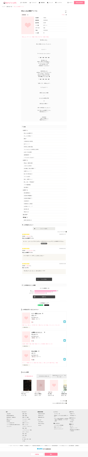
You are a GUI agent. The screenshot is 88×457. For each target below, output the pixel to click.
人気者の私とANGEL (28, 141)
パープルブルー (29, 250)
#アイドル (29, 36)
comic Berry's (40, 421)
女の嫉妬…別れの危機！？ (29, 168)
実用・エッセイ (25, 424)
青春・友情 (24, 428)
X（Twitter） (72, 419)
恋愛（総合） (24, 413)
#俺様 (33, 36)
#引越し (47, 325)
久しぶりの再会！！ (28, 135)
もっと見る (44, 279)
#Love (26, 325)
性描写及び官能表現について (37, 445)
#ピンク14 (57, 325)
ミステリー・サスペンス (27, 426)
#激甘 (44, 36)
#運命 (30, 343)
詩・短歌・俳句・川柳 (26, 439)
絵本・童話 (24, 435)
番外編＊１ (25, 217)
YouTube (71, 421)
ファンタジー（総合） (26, 419)
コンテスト (59, 2)
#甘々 (37, 325)
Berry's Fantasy (41, 423)
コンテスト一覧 (57, 413)
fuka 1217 (28, 236)
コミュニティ (9, 426)
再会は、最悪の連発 (28, 163)
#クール (39, 343)
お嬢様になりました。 (37, 332)
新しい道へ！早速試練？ (29, 182)
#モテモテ (40, 36)
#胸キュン (30, 325)
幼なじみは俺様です (28, 133)
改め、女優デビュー (28, 179)
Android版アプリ (73, 415)
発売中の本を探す (41, 413)
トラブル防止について (63, 445)
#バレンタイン (52, 325)
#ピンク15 (50, 343)
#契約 (57, 362)
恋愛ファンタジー (25, 422)
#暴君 (47, 343)
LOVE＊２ (25, 160)
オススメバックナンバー (58, 428)
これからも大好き (28, 165)
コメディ (24, 437)
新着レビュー (9, 419)
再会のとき (26, 211)
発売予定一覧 (40, 415)
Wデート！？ (27, 144)
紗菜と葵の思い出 (28, 220)
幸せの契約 (34, 351)
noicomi (39, 425)
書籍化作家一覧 (41, 417)
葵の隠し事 (26, 209)
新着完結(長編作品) (10, 415)
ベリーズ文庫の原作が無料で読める (13, 424)
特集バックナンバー (58, 427)
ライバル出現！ (27, 176)
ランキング (34, 2)
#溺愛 (50, 362)
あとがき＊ (25, 214)
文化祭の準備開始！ (28, 195)
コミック (51, 2)
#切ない (53, 362)
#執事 (33, 343)
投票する (44, 296)
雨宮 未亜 (33, 334)
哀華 (32, 353)
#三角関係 (43, 343)
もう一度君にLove (36, 313)
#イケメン (24, 362)
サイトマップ (15, 445)
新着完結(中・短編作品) (11, 417)
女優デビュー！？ (28, 171)
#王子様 (33, 325)
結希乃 (32, 315)
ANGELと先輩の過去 (28, 146)
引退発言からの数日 (28, 203)
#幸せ (38, 362)
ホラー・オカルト (25, 431)
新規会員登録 (79, 2)
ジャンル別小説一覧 (10, 422)
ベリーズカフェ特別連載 (58, 425)
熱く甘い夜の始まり (28, 173)
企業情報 (77, 445)
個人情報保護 (71, 445)
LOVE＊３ (25, 190)
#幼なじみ (24, 36)
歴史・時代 (24, 433)
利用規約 (21, 445)
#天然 (36, 36)
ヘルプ (10, 445)
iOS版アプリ (72, 413)
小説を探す (24, 2)
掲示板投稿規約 (55, 445)
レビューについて (61, 231)
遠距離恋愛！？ (27, 154)
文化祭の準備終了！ (28, 198)
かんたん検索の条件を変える (59, 403)
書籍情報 (43, 2)
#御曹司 (27, 343)
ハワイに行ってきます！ (29, 157)
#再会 (47, 36)
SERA (27, 265)
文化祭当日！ (27, 201)
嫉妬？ (25, 138)
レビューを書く (44, 228)
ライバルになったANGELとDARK (31, 149)
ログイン (71, 2)
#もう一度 (43, 325)
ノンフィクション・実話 (27, 430)
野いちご (71, 426)
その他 (23, 440)
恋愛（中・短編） (25, 417)
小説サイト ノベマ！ (74, 427)
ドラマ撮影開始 (27, 184)
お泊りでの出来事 (28, 152)
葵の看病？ (26, 187)
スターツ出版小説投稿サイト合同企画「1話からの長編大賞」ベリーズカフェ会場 (61, 419)
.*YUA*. (63, 14)
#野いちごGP (46, 362)
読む (51, 454)
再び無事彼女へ (27, 192)
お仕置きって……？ (28, 206)
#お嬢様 (23, 343)
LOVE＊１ (25, 130)
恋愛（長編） (24, 415)
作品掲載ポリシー (27, 445)
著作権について (48, 445)
